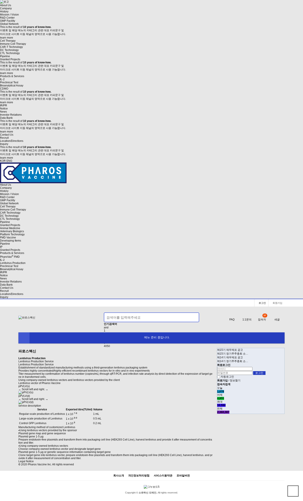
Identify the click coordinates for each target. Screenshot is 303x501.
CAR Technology (10, 212)
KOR (3, 160)
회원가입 (277, 303)
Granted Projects (10, 59)
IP (1, 246)
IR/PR (3, 105)
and (106, 327)
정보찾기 (235, 380)
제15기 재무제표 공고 (230, 349)
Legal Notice (26, 461)
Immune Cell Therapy (13, 43)
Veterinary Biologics (12, 231)
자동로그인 (227, 376)
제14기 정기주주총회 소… (232, 361)
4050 (107, 346)
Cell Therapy (8, 40)
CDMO (4, 88)
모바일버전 (183, 475)
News (3, 111)
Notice (4, 108)
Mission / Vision (9, 14)
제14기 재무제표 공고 (230, 357)
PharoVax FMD (10, 256)
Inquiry (4, 144)
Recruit (4, 137)
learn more (6, 37)
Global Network (9, 23)
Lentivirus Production (13, 263)
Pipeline (5, 56)
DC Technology (9, 50)
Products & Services (12, 76)
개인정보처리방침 (139, 475)
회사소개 (118, 475)
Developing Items (10, 240)
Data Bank (6, 117)
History (4, 11)
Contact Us (6, 134)
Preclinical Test (9, 82)
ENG (9, 160)
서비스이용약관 (163, 475)
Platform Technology (12, 234)
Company (6, 8)
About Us (5, 5)
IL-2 (2, 79)
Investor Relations (11, 114)
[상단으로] (293, 491)
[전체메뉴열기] (24, 337)
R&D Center (7, 17)
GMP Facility (7, 20)
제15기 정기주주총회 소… (232, 353)
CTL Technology (10, 53)
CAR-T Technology (11, 47)
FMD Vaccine (8, 237)
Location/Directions (11, 140)
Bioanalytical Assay (11, 85)
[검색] (193, 317)
